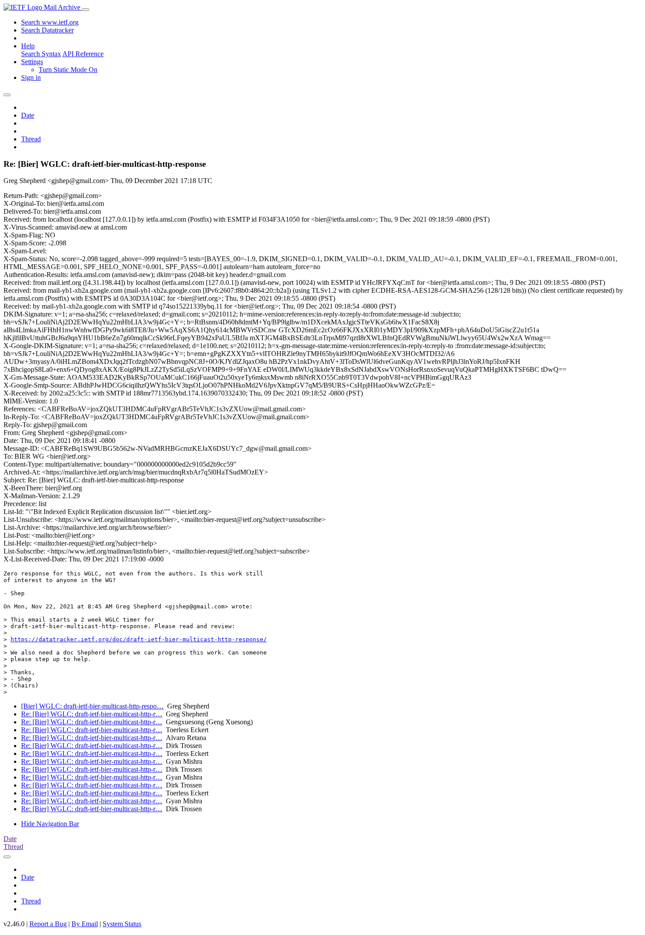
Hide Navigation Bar (50, 823)
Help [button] (28, 46)
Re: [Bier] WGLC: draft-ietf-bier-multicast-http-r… (91, 714)
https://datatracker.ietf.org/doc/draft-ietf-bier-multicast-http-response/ (139, 639)
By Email (85, 924)
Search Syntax (41, 54)
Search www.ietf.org (50, 22)
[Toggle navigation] (85, 9)
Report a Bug (48, 924)
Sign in (31, 77)
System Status (122, 924)
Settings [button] (32, 61)
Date (27, 115)
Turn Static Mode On (68, 69)
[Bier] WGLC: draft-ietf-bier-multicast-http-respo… (92, 706)
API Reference (83, 54)
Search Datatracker (47, 30)
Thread (31, 139)
